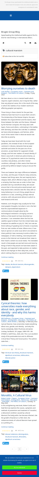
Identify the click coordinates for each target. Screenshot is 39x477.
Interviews (5, 401)
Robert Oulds (6, 398)
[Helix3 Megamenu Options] (11, 15)
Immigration (12, 320)
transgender (29, 264)
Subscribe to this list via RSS (14, 56)
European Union (17, 92)
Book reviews (12, 321)
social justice (10, 358)
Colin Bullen (5, 92)
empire (8, 267)
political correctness (13, 355)
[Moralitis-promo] (19, 381)
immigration (23, 434)
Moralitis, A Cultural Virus (16, 395)
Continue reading (7, 257)
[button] (25, 43)
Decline (19, 473)
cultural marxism (18, 264)
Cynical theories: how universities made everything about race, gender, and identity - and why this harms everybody (18, 309)
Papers (14, 398)
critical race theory (12, 353)
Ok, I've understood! (19, 467)
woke (8, 264)
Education (21, 320)
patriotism (16, 267)
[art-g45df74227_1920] (19, 73)
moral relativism (12, 434)
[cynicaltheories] (19, 289)
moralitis (23, 437)
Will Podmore (6, 318)
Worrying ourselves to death (18, 88)
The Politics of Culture (16, 93)
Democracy (25, 400)
